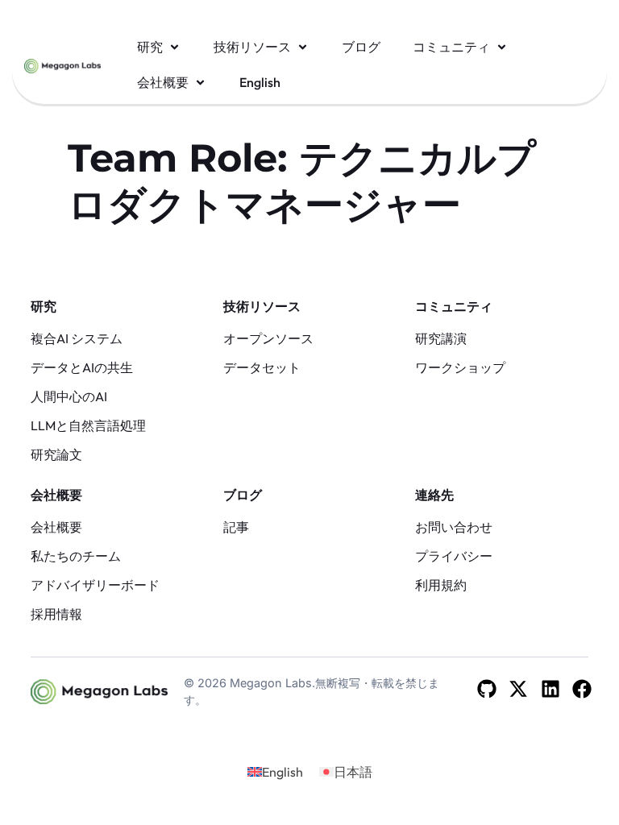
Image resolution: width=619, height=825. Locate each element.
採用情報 (56, 614)
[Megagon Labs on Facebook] (582, 689)
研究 (43, 306)
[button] (159, 46)
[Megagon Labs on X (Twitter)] (518, 689)
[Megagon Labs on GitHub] (486, 689)
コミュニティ (453, 306)
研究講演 (441, 338)
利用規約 (441, 585)
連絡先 (434, 495)
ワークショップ (460, 367)
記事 (236, 527)
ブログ (242, 495)
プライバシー (453, 556)
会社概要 (56, 495)
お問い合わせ (453, 527)
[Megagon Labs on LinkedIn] (550, 689)
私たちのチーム (76, 556)
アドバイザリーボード (95, 585)
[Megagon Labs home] (62, 64)
